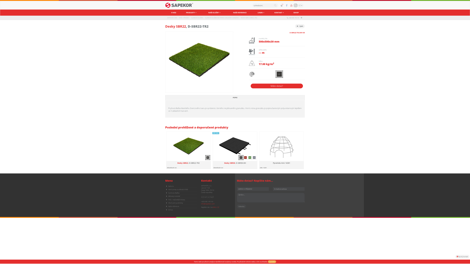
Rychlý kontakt (463, 257)
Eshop (296, 12)
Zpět (301, 26)
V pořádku (272, 262)
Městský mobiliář (174, 196)
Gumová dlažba (173, 193)
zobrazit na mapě (207, 197)
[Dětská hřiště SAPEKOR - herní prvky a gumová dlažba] (179, 5)
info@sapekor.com (208, 204)
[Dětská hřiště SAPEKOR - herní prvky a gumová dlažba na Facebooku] (287, 5)
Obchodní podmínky (175, 203)
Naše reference (240, 12)
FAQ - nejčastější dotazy (176, 199)
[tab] (235, 97)
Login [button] (260, 12)
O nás (173, 12)
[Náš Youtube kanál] (291, 5)
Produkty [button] (190, 12)
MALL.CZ (216, 207)
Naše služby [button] (213, 12)
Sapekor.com (172, 18)
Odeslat (241, 206)
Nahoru (171, 186)
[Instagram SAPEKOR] (295, 5)
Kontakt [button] (278, 12)
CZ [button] (300, 5)
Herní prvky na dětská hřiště (178, 189)
